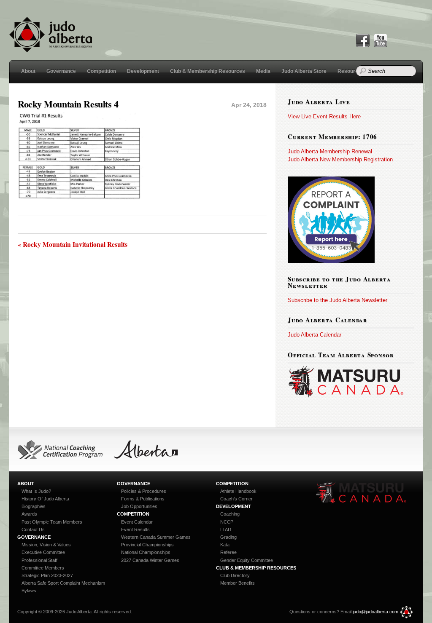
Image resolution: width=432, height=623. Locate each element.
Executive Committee (43, 552)
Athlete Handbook (238, 491)
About (28, 71)
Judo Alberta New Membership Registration (340, 159)
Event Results (135, 529)
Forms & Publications (143, 498)
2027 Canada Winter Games (150, 560)
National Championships (145, 552)
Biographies (34, 506)
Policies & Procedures (143, 491)
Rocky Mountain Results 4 (68, 104)
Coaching (230, 513)
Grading (228, 537)
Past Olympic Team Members (52, 521)
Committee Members (43, 567)
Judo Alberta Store (304, 71)
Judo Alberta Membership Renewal (330, 151)
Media (263, 71)
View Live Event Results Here (324, 116)
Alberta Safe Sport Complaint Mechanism (63, 583)
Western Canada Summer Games (156, 537)
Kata (225, 544)
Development (143, 71)
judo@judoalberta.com (375, 611)
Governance (61, 71)
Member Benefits (237, 583)
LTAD (225, 529)
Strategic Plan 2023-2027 (47, 575)
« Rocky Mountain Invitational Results (72, 245)
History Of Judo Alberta (45, 498)
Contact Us (33, 529)
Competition (101, 71)
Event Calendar (137, 521)
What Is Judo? (36, 491)
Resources (351, 71)
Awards (29, 513)
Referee (228, 552)
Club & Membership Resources (207, 71)
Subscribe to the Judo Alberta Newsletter (337, 300)
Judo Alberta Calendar (314, 335)
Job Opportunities (139, 506)
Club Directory (235, 575)
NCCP (226, 521)
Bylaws (29, 590)
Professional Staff (39, 560)
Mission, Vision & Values (46, 544)
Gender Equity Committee (246, 560)
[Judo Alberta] (50, 47)
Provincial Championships (147, 544)
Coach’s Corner (236, 498)
